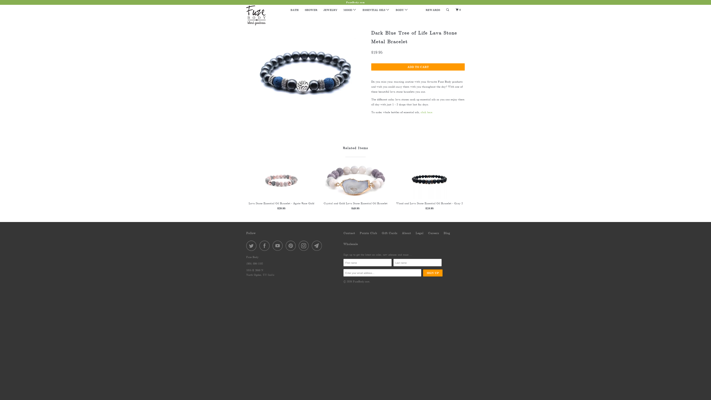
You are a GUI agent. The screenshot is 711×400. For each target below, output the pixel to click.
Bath (295, 9)
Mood (348, 9)
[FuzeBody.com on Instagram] (305, 246)
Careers (433, 233)
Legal (419, 233)
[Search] (447, 9)
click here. (427, 112)
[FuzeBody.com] (265, 15)
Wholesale (350, 244)
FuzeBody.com (361, 281)
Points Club (368, 233)
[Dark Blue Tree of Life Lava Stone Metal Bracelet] (307, 77)
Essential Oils (374, 9)
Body (400, 9)
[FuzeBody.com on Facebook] (265, 246)
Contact (349, 233)
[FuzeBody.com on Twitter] (252, 246)
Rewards (433, 9)
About (406, 233)
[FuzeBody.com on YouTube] (279, 246)
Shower (311, 9)
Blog (447, 233)
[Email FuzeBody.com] (318, 246)
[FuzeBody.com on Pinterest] (292, 246)
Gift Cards (389, 233)
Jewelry (330, 9)
